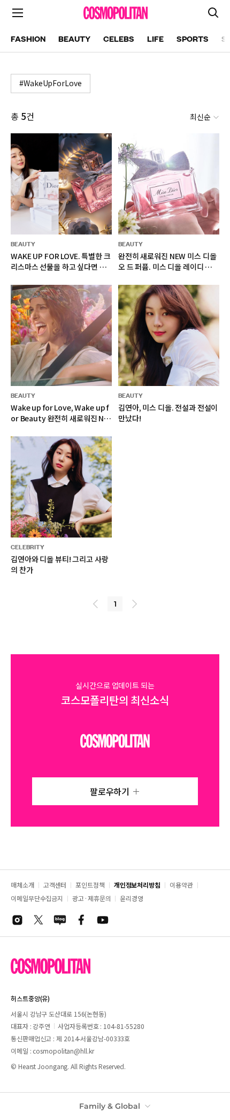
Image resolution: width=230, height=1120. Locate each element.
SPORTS (193, 38)
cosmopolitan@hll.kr (63, 1050)
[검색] (213, 13)
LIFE (155, 38)
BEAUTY (74, 38)
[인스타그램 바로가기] (17, 919)
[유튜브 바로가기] (102, 919)
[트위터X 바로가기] (38, 919)
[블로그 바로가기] (59, 919)
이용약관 (181, 884)
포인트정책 (90, 884)
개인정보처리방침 (137, 884)
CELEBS (118, 38)
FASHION (28, 38)
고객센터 (55, 884)
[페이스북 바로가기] (81, 919)
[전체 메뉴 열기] (17, 13)
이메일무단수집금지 (37, 898)
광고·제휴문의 (91, 898)
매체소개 (22, 884)
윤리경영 (131, 898)
